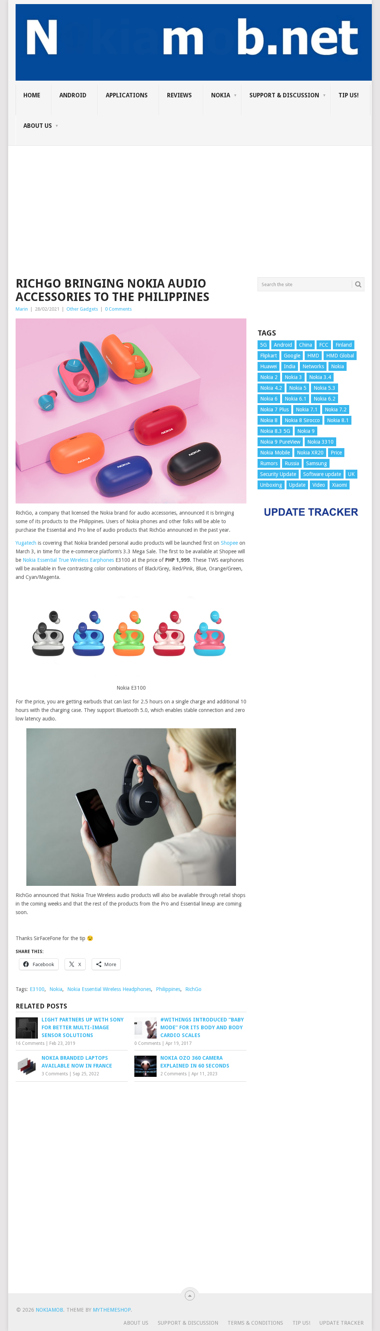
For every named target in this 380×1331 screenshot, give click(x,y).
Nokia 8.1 (338, 420)
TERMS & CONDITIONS (255, 1323)
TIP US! (348, 95)
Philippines (168, 989)
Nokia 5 (298, 388)
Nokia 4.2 (271, 388)
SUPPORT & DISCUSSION (284, 95)
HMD (313, 356)
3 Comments (55, 1073)
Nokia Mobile (275, 453)
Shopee (229, 543)
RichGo (193, 989)
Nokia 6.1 (296, 399)
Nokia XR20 (310, 453)
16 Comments (30, 1043)
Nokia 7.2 (336, 409)
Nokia (220, 95)
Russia (292, 463)
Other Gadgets (82, 309)
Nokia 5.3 (324, 388)
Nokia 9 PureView (280, 442)
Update (297, 485)
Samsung (316, 463)
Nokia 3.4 (320, 377)
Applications (127, 95)
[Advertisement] (190, 198)
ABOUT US (37, 125)
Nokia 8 (269, 420)
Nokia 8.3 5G (275, 431)
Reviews (179, 95)
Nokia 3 (293, 377)
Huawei (268, 366)
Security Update (278, 474)
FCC (323, 345)
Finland (343, 345)
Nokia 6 (269, 399)
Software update (322, 474)
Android (72, 95)
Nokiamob (49, 1310)
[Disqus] (131, 1186)
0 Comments (118, 309)
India (289, 366)
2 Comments (173, 1073)
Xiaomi (339, 485)
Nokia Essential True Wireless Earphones (68, 560)
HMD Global (340, 356)
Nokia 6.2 (324, 399)
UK (351, 474)
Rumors (269, 463)
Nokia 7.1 (307, 409)
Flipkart (268, 356)
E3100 (37, 989)
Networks (313, 366)
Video (318, 485)
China (305, 345)
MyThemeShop (112, 1310)
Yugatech (26, 543)
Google (292, 356)
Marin (22, 309)
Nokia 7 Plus (274, 409)
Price (336, 453)
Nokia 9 (306, 431)
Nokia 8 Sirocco (302, 420)
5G (263, 345)
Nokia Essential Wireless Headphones (109, 989)
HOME (31, 95)
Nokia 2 (269, 377)
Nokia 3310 (320, 442)
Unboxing (271, 485)
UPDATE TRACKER (342, 1323)
